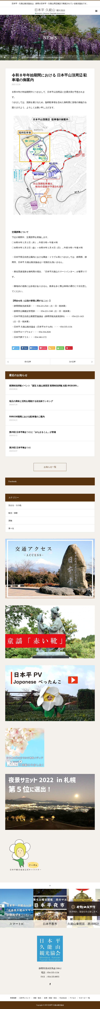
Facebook (63, 998)
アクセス (73, 998)
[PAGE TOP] (50, 885)
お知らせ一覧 (50, 467)
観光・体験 (13, 513)
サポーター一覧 (84, 998)
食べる (11, 528)
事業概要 (13, 998)
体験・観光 (37, 998)
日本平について (24, 998)
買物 (10, 521)
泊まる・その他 (14, 505)
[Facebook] (50, 984)
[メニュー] (96, 11)
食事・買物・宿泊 (50, 998)
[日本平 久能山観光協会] (50, 949)
